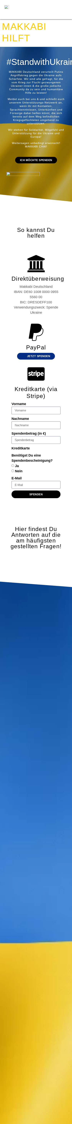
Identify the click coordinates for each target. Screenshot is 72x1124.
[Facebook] (24, 5)
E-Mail (17, 478)
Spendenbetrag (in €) (29, 433)
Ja (17, 466)
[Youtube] (30, 14)
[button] (49, 10)
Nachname (20, 419)
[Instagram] (37, 5)
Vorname (19, 404)
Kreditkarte (21, 448)
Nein (18, 471)
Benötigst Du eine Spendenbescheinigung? (32, 457)
